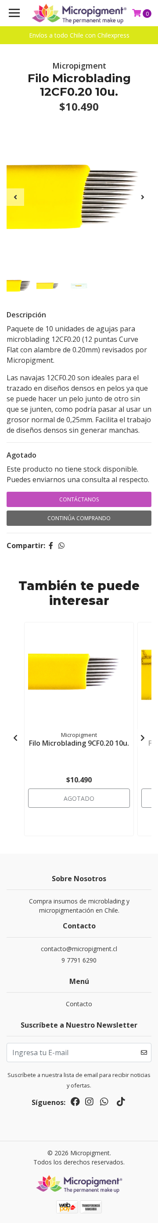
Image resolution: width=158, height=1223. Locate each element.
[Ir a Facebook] (75, 1103)
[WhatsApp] (104, 1103)
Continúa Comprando (79, 518)
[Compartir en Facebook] (51, 545)
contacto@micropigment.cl (79, 949)
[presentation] (15, 197)
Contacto (79, 1004)
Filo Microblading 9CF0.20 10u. (79, 743)
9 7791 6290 (79, 960)
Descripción (26, 315)
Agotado (21, 455)
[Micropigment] (79, 13)
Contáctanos (79, 499)
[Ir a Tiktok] (120, 1103)
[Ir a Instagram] (89, 1103)
